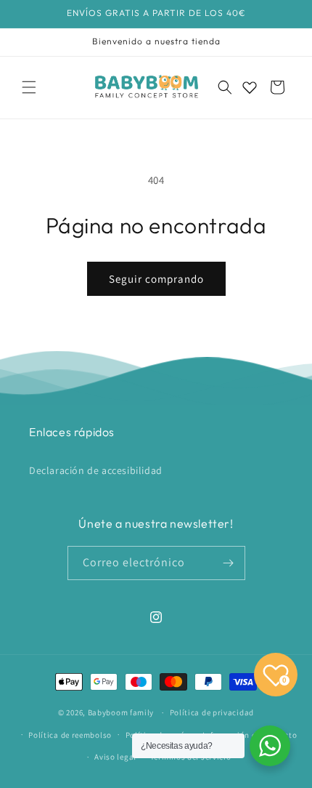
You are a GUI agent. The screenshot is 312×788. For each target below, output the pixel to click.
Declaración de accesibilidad (96, 470)
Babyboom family (121, 712)
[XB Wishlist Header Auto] (249, 87)
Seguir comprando (156, 279)
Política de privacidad (212, 712)
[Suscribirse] (229, 563)
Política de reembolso (70, 735)
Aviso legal (115, 757)
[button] (29, 87)
